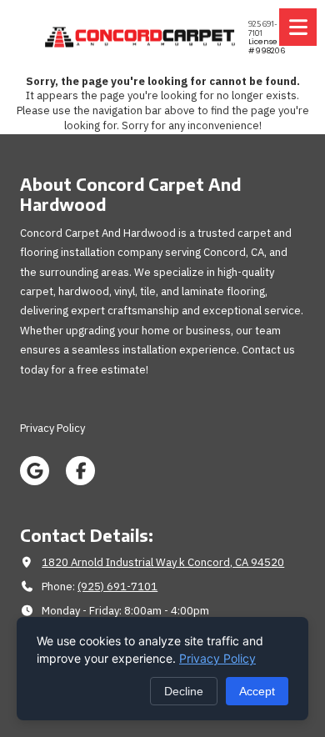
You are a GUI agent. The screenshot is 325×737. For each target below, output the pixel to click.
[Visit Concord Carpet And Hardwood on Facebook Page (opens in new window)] (80, 470)
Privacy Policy (217, 658)
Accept (257, 691)
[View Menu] (298, 27)
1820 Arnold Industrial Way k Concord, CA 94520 (163, 562)
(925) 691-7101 (118, 586)
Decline (183, 691)
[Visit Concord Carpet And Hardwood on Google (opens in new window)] (34, 470)
